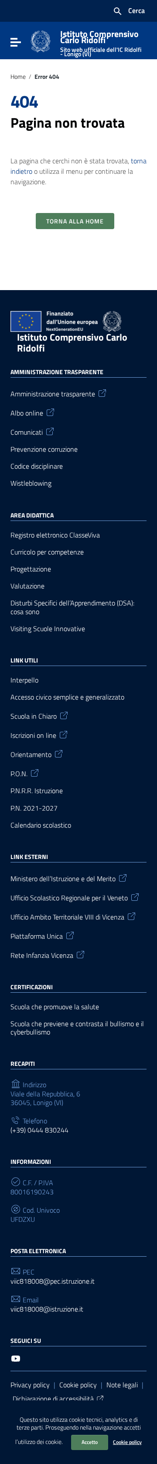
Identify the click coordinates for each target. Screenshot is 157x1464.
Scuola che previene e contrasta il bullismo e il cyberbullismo (77, 1028)
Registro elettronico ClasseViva (55, 535)
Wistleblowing (30, 483)
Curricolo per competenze (47, 552)
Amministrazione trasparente (52, 393)
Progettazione (30, 569)
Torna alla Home (75, 221)
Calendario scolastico (40, 825)
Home (18, 76)
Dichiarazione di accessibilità (53, 1398)
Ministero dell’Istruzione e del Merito (63, 878)
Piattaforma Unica (36, 935)
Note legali (122, 1384)
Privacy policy (30, 1384)
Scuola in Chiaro (33, 715)
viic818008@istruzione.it (46, 1309)
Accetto (90, 1442)
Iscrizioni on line (33, 735)
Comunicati (26, 431)
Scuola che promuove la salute (54, 1007)
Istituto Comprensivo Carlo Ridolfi (100, 41)
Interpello (24, 680)
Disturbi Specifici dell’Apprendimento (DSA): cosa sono (72, 607)
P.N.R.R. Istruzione (36, 791)
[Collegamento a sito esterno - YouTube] (15, 1357)
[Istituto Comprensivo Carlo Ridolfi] (40, 40)
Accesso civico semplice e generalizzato (67, 697)
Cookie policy (127, 1442)
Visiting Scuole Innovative (47, 629)
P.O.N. (18, 773)
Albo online (26, 412)
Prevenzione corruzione (44, 449)
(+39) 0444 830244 (39, 1130)
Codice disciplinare (36, 466)
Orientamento (30, 754)
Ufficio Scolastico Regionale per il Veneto (69, 897)
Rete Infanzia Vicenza (41, 955)
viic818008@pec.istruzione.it (52, 1281)
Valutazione (27, 586)
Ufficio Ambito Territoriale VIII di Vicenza (67, 916)
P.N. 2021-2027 (34, 808)
